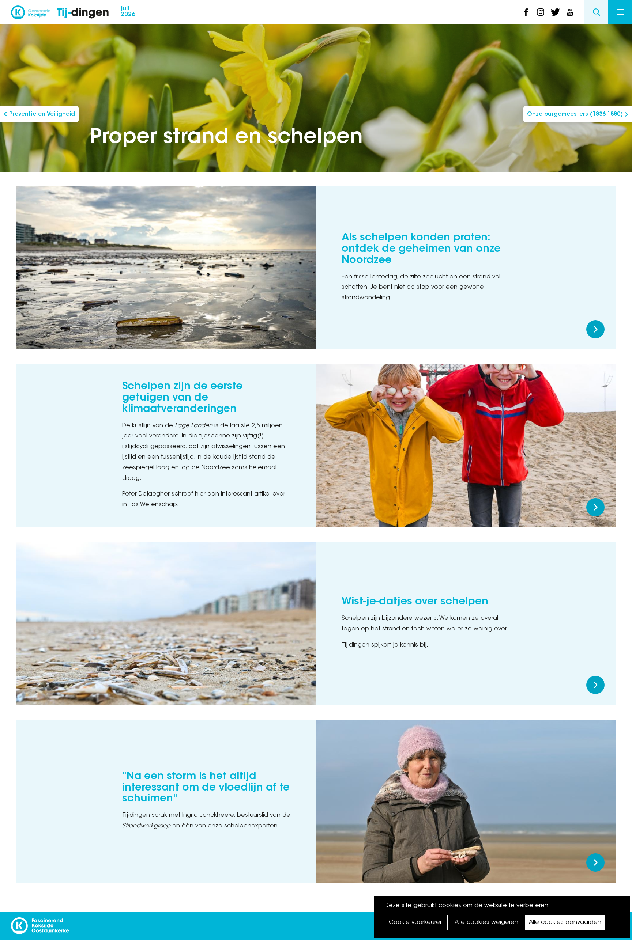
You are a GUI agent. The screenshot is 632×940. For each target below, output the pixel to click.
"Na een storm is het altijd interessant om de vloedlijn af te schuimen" (206, 788)
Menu (620, 12)
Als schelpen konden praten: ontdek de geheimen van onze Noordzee (421, 249)
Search (596, 12)
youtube (570, 12)
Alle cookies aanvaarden (565, 922)
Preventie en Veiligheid (42, 114)
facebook (526, 12)
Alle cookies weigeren (486, 922)
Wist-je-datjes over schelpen (415, 602)
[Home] (82, 14)
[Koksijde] (30, 14)
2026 (128, 12)
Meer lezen (595, 329)
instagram (540, 12)
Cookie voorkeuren (416, 922)
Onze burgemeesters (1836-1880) (575, 114)
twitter (555, 12)
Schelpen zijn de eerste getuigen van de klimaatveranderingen (182, 398)
